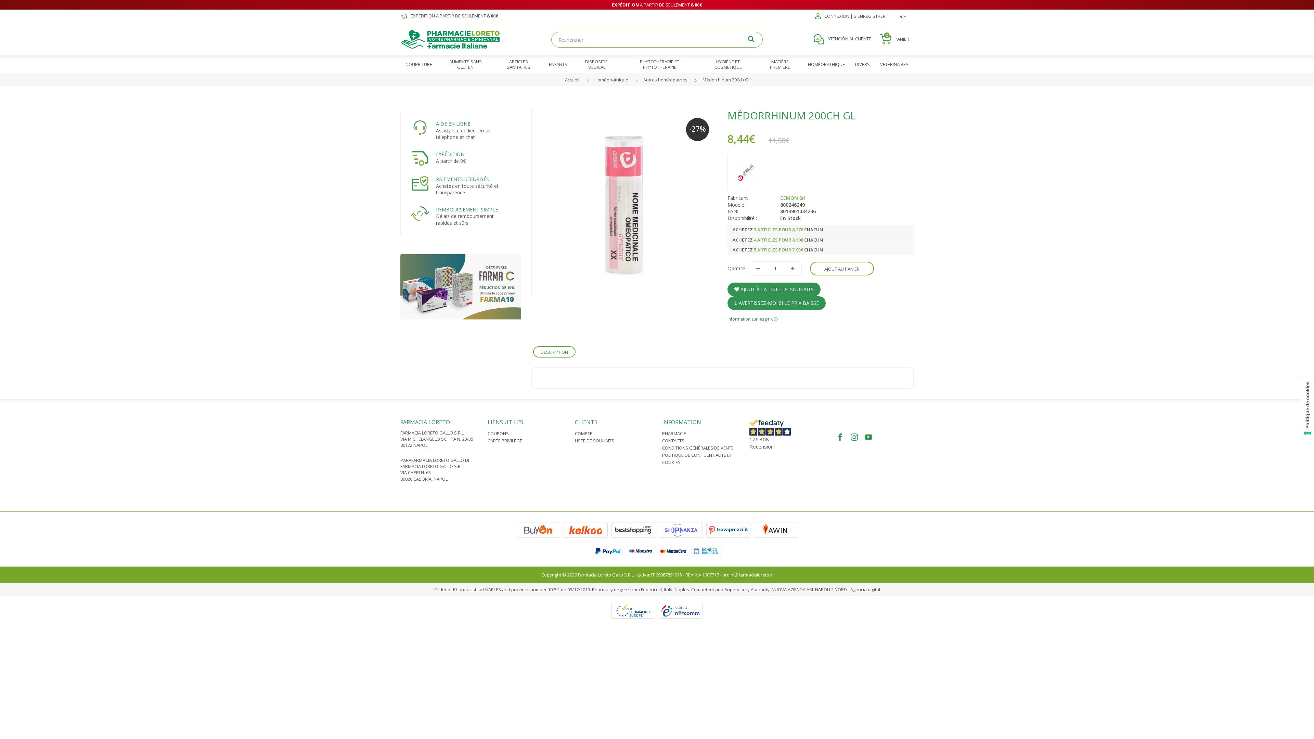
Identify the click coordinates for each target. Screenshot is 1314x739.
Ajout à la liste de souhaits (776, 289)
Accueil (572, 80)
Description (554, 352)
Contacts (673, 441)
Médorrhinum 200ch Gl (726, 80)
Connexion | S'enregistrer (854, 16)
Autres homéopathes (665, 80)
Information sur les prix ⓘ (752, 319)
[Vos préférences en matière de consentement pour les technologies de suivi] (1307, 408)
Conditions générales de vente (698, 448)
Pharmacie (674, 433)
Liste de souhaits (594, 441)
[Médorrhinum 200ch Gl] (624, 203)
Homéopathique (611, 80)
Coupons (498, 433)
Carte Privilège (505, 441)
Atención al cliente (848, 39)
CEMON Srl (793, 198)
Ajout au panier (842, 269)
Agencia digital (865, 589)
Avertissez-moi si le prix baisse (778, 303)
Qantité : (737, 268)
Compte (583, 433)
